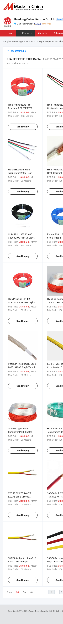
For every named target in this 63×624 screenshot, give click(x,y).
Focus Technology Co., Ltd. (41, 611)
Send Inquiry (22, 126)
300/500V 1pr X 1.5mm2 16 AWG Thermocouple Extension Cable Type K (22, 561)
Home (9, 33)
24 (17, 592)
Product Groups (17, 50)
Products (27, 33)
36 (24, 592)
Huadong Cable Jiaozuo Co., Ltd (34, 19)
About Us (42, 33)
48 (31, 592)
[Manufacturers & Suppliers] (23, 6)
